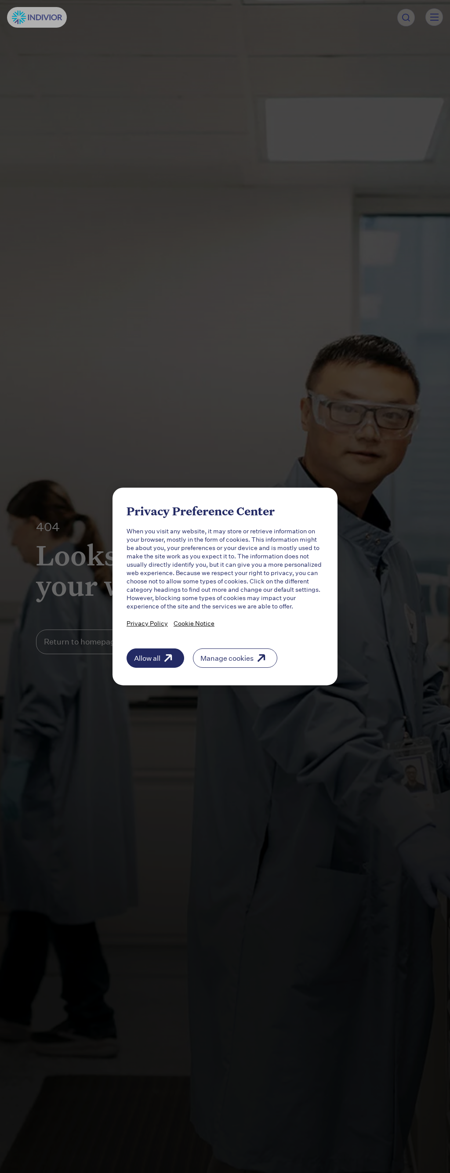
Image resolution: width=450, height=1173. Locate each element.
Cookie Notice (194, 623)
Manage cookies (227, 658)
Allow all (147, 658)
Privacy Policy (147, 623)
